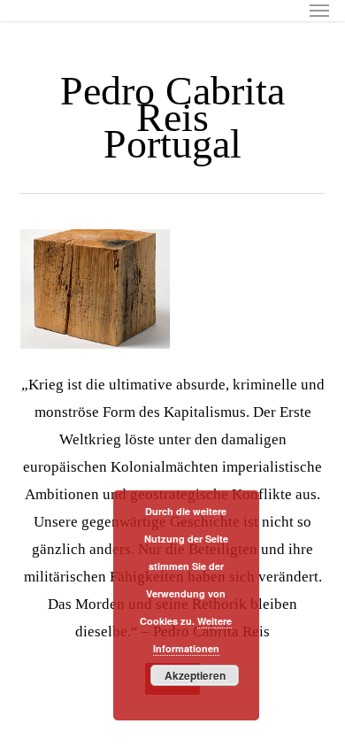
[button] (319, 10)
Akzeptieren (195, 675)
